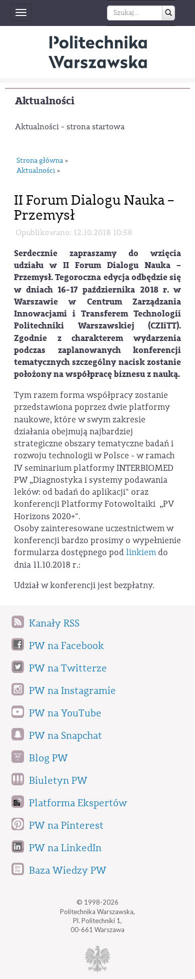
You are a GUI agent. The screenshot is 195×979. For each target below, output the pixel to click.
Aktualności (44, 101)
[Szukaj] (168, 12)
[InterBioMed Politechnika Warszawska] (97, 52)
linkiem (141, 552)
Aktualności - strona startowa (69, 127)
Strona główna (39, 160)
